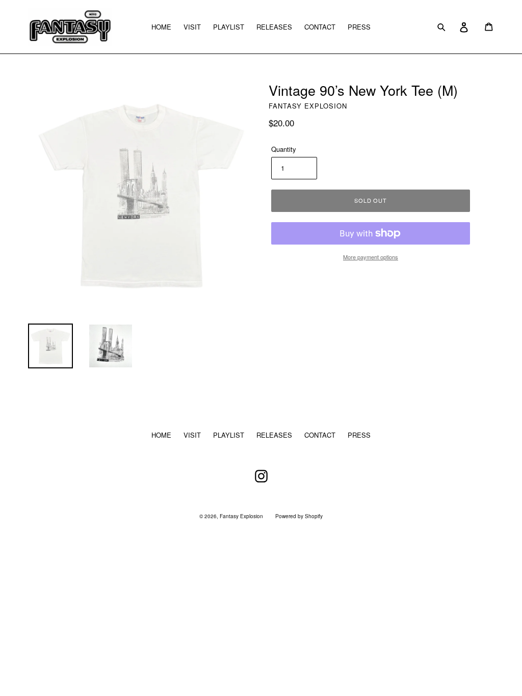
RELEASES (274, 27)
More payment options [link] (370, 257)
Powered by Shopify (299, 516)
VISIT (192, 27)
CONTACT (319, 27)
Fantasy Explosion (241, 516)
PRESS (359, 27)
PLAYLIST (228, 27)
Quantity (283, 149)
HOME (161, 27)
